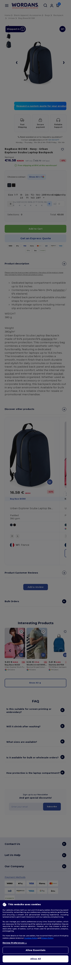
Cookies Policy (30, 938)
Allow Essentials (35, 950)
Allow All (35, 959)
